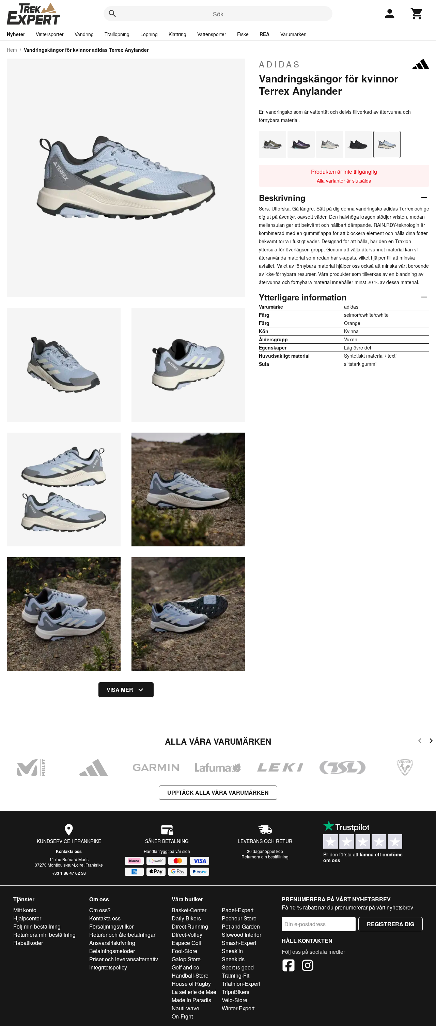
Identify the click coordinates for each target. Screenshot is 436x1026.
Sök (218, 13)
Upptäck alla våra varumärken (218, 792)
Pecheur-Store (239, 918)
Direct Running (190, 926)
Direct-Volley (187, 934)
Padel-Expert (237, 910)
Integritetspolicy (108, 967)
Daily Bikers (186, 918)
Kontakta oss (69, 851)
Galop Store (186, 959)
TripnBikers (235, 992)
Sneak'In (232, 951)
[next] (431, 742)
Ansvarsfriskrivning (112, 943)
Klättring (177, 34)
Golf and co (185, 967)
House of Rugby (191, 984)
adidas (280, 64)
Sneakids (233, 959)
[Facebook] (288, 966)
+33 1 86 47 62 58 (69, 873)
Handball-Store (190, 975)
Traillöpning (117, 34)
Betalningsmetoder (112, 951)
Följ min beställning (37, 926)
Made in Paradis (191, 1000)
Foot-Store (184, 951)
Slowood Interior (241, 934)
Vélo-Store (234, 1000)
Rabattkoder (28, 943)
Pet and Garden (241, 926)
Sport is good (238, 967)
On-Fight (182, 1016)
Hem (12, 49)
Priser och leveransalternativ (123, 959)
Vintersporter (50, 34)
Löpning (149, 34)
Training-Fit (235, 975)
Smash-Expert (239, 943)
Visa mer (120, 690)
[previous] (420, 742)
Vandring (84, 34)
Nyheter (16, 34)
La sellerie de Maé (194, 992)
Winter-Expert (238, 1008)
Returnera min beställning (44, 934)
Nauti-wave (185, 1008)
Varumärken (293, 34)
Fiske (243, 34)
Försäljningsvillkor (111, 926)
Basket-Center (189, 910)
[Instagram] (307, 966)
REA (264, 34)
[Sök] (112, 13)
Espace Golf (186, 943)
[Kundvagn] (417, 13)
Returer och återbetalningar (122, 934)
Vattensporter (211, 34)
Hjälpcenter (27, 918)
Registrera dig (390, 924)
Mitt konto (24, 910)
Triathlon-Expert (241, 984)
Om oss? (100, 910)
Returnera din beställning (265, 856)
